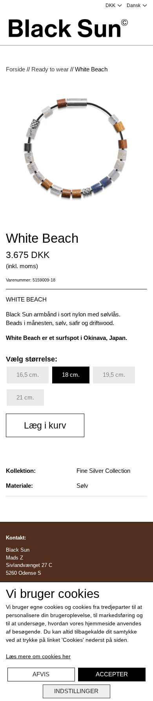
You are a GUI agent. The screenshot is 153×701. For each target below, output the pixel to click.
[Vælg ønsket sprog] (137, 5)
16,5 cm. (27, 374)
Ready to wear (50, 69)
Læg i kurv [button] (45, 425)
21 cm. (25, 397)
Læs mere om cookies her (38, 656)
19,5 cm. (114, 374)
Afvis (41, 674)
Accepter (112, 674)
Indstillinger (76, 691)
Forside (15, 69)
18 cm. (71, 374)
